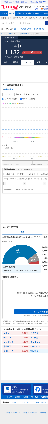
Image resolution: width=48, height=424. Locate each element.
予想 (22, 232)
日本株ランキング (20, 18)
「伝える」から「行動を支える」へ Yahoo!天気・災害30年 (24, 2)
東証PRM (8, 37)
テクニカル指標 (11, 99)
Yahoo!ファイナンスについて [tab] (21, 402)
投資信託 (36, 13)
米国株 (18, 13)
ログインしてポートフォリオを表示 (32, 29)
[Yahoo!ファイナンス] (16, 6)
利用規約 (43, 413)
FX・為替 (27, 13)
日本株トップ (6, 18)
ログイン (37, 9)
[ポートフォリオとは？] (15, 29)
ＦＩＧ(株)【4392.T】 (23, 34)
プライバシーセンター (30, 413)
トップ (4, 13)
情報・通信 (15, 41)
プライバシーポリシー (13, 413)
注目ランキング (35, 18)
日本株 (11, 13)
